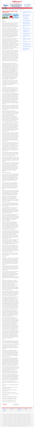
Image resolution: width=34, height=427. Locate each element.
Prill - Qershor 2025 (29, 414)
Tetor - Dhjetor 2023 (28, 415)
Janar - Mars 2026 (14, 414)
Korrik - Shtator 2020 (5, 418)
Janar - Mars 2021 (24, 417)
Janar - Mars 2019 (5, 419)
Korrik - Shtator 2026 (5, 414)
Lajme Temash (4, 409)
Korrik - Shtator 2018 (14, 419)
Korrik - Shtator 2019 (24, 418)
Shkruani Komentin (15, 404)
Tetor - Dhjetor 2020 (28, 417)
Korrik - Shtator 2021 (14, 417)
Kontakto (26, 409)
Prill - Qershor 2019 (29, 418)
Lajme (3, 9)
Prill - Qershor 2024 (19, 415)
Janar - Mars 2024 (24, 415)
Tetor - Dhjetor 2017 (28, 419)
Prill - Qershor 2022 (29, 416)
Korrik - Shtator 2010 (11, 9)
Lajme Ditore (6, 9)
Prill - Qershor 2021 (19, 417)
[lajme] (17, 1)
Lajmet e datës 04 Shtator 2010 (19, 9)
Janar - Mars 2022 (5, 417)
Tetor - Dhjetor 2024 (9, 415)
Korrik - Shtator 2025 (24, 414)
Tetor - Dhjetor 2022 (19, 416)
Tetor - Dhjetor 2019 (19, 418)
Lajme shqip (19, 409)
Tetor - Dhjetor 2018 (9, 419)
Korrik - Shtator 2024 (14, 415)
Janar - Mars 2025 (5, 415)
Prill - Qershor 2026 (10, 414)
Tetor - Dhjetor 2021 (9, 417)
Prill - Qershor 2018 (19, 419)
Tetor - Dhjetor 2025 (19, 414)
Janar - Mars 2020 (14, 418)
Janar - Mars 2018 (24, 419)
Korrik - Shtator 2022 (24, 416)
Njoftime (11, 409)
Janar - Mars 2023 (14, 416)
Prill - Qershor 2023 (10, 416)
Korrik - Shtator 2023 (5, 416)
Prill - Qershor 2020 (10, 418)
